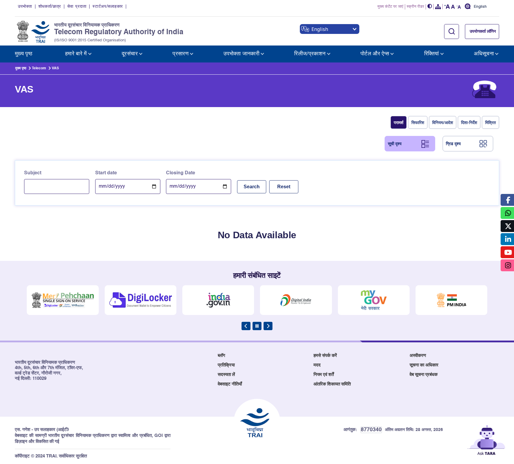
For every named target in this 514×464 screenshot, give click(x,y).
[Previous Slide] (246, 326)
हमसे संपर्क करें (325, 355)
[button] (430, 7)
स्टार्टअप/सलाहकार (108, 6)
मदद (317, 365)
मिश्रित (490, 122)
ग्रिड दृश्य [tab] (453, 143)
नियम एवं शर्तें (324, 374)
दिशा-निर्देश (469, 122)
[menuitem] (24, 54)
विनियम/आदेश (442, 122)
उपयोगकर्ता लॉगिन (483, 31)
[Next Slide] (268, 326)
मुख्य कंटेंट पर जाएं (390, 7)
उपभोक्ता (25, 6)
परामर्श (398, 122)
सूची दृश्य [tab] (395, 143)
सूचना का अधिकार (424, 365)
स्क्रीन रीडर (415, 7)
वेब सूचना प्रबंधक (424, 374)
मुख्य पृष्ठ (20, 68)
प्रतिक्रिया (226, 365)
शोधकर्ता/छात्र (49, 6)
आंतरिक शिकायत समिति (332, 384)
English (480, 7)
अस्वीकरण (418, 355)
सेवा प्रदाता (76, 6)
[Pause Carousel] (257, 326)
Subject (32, 173)
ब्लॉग (221, 355)
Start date (106, 173)
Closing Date (180, 173)
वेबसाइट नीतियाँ (230, 384)
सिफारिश (417, 122)
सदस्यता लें (226, 374)
